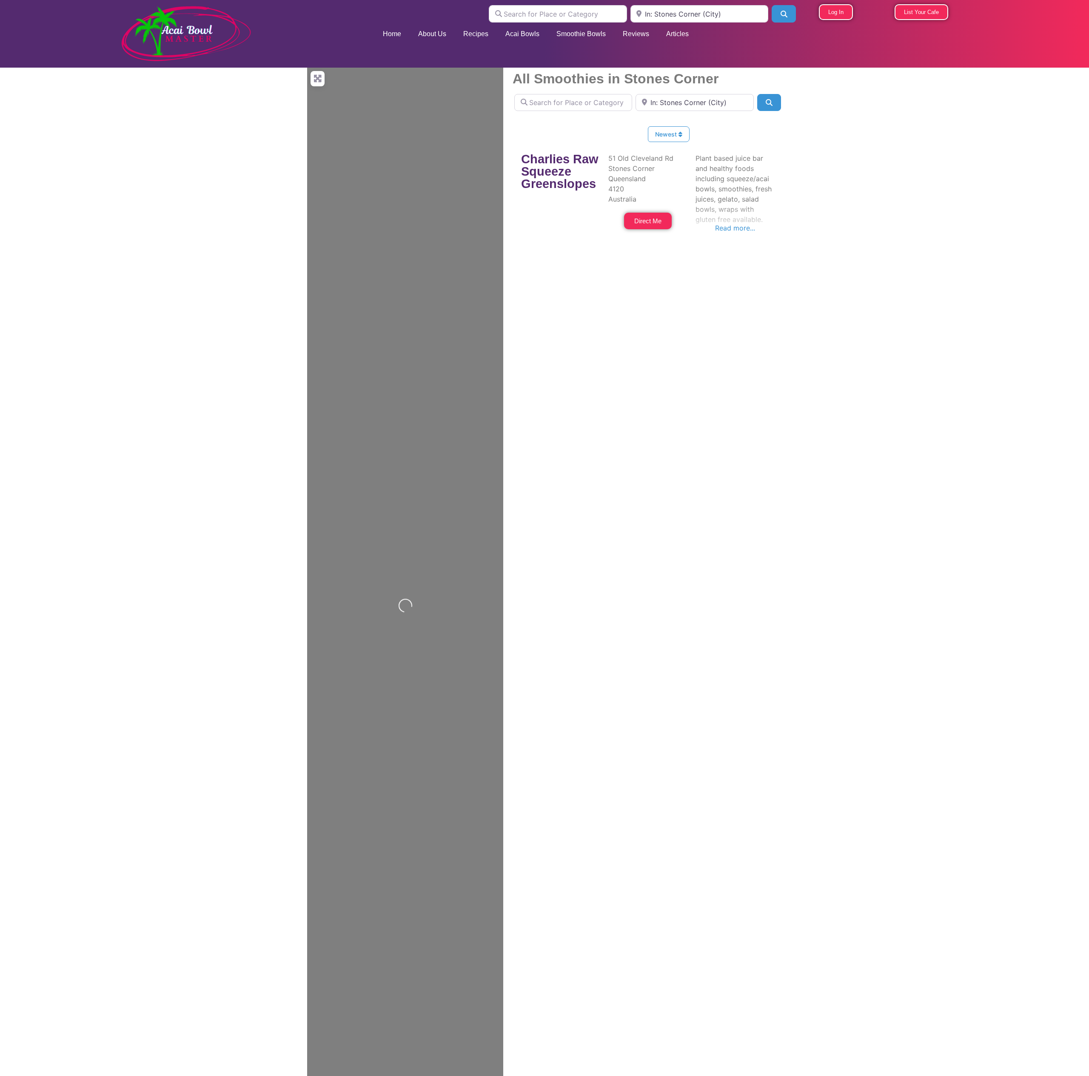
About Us (432, 33)
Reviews (636, 33)
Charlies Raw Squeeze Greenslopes (560, 171)
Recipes (475, 33)
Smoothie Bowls (581, 33)
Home (392, 33)
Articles (677, 33)
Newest (666, 134)
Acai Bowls (522, 33)
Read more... (735, 228)
